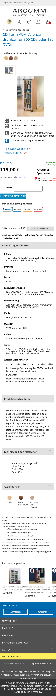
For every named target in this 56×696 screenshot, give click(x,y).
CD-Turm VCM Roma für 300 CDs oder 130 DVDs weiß (14, 590)
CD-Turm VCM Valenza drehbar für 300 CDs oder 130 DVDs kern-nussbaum (37, 591)
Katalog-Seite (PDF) (14, 152)
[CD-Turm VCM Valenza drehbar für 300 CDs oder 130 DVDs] (10, 70)
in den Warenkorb (13, 196)
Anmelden (15, 611)
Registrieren (41, 611)
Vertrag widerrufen (12, 656)
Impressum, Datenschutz (42, 663)
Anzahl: (9, 187)
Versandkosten (22, 177)
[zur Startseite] (29, 15)
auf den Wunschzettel (41, 228)
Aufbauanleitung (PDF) (16, 148)
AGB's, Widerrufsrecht (14, 663)
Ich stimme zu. (34, 691)
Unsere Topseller (13, 563)
